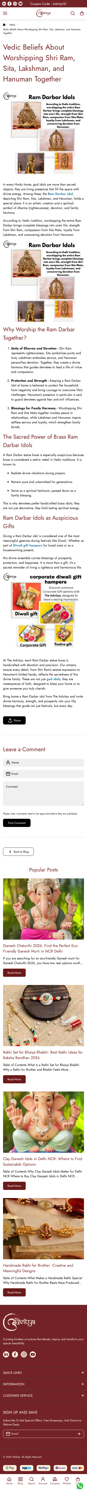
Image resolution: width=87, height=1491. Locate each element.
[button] (82, 13)
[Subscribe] (79, 1434)
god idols (53, 679)
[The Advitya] (43, 13)
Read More (14, 973)
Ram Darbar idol (60, 193)
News (12, 25)
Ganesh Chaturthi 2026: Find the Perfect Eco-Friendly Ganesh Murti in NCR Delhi (40, 948)
